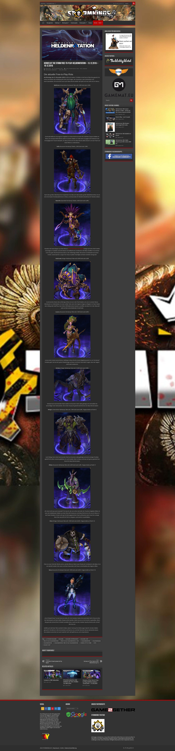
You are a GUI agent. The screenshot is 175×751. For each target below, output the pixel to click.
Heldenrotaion (97, 641)
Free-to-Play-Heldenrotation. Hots (70, 641)
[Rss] (114, 3)
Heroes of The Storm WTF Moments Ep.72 (91, 661)
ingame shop (47, 645)
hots (95, 643)
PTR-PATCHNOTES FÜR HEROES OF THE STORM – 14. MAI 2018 (71, 681)
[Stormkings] (87, 13)
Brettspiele (65, 23)
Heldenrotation (72, 68)
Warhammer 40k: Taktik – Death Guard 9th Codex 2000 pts (123, 141)
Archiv (67, 68)
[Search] (133, 3)
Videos (90, 23)
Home (43, 23)
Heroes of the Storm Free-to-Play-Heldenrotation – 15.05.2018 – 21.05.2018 (91, 681)
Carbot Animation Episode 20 (75, 248)
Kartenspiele (74, 23)
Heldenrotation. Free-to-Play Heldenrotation (66, 643)
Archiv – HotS (97, 23)
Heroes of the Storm (86, 643)
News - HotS (79, 68)
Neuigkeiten (50, 23)
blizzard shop (84, 639)
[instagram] (123, 3)
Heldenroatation (85, 641)
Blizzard (61, 639)
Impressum (56, 748)
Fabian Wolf (48, 68)
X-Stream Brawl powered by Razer (54, 661)
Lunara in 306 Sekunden (51, 680)
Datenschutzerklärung (71, 748)
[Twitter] (117, 3)
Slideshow (85, 68)
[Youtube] (119, 3)
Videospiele (82, 23)
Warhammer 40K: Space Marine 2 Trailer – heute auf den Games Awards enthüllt (123, 110)
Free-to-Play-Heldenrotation (51, 641)
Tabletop (57, 23)
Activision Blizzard (51, 639)
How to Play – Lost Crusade (123, 117)
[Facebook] (115, 3)
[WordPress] (121, 3)
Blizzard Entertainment (72, 639)
